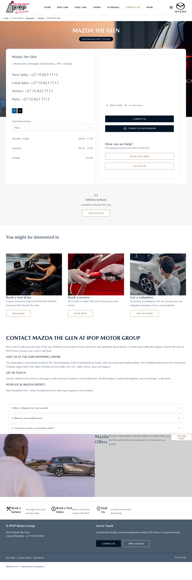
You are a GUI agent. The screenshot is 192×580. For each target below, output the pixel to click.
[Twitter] (20, 110)
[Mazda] (180, 7)
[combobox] (52, 127)
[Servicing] (171, 7)
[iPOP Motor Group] (17, 7)
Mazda (41, 18)
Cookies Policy (24, 557)
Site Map (10, 557)
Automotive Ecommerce (33, 566)
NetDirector (12, 566)
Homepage (30, 18)
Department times (21, 121)
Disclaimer (39, 557)
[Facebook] (14, 110)
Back (7, 18)
